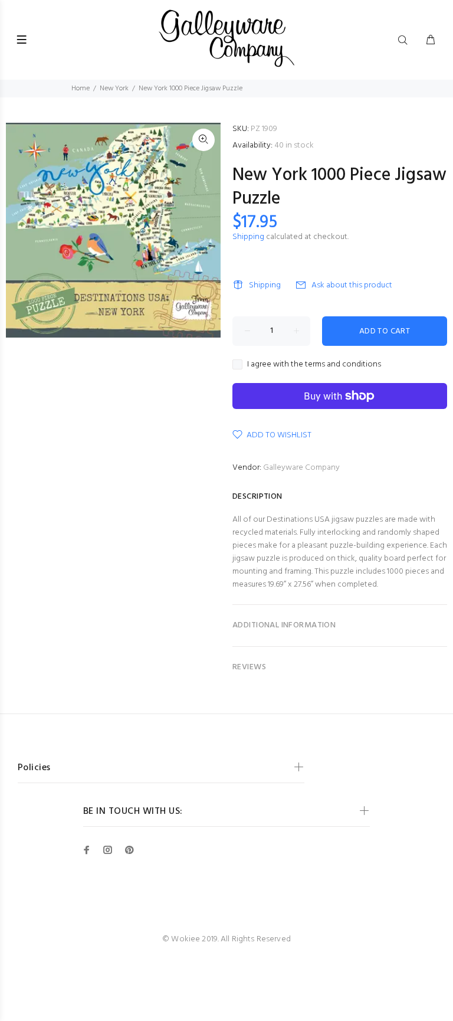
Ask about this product (351, 285)
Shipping (248, 237)
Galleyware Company (301, 467)
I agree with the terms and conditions (314, 364)
